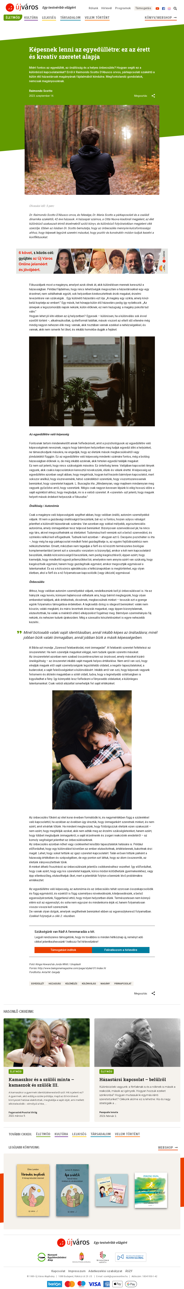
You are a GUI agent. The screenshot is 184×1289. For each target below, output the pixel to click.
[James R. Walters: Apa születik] (72, 1190)
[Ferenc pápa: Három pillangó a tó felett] (151, 1190)
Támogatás (143, 8)
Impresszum (77, 1271)
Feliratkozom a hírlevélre (120, 950)
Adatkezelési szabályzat (105, 1271)
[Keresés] (175, 8)
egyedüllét (37, 983)
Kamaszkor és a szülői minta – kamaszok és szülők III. (41, 1082)
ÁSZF (129, 1271)
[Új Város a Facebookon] (163, 8)
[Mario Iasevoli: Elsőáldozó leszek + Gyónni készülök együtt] (111, 1190)
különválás (89, 983)
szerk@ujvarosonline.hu (116, 1276)
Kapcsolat (58, 1271)
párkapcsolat (122, 983)
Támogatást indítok (63, 950)
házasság (55, 983)
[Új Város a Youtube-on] (157, 8)
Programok (123, 8)
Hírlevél (106, 8)
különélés (71, 983)
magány (105, 983)
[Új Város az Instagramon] (169, 8)
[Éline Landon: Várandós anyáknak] (33, 1190)
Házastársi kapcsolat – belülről (132, 1079)
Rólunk (93, 8)
